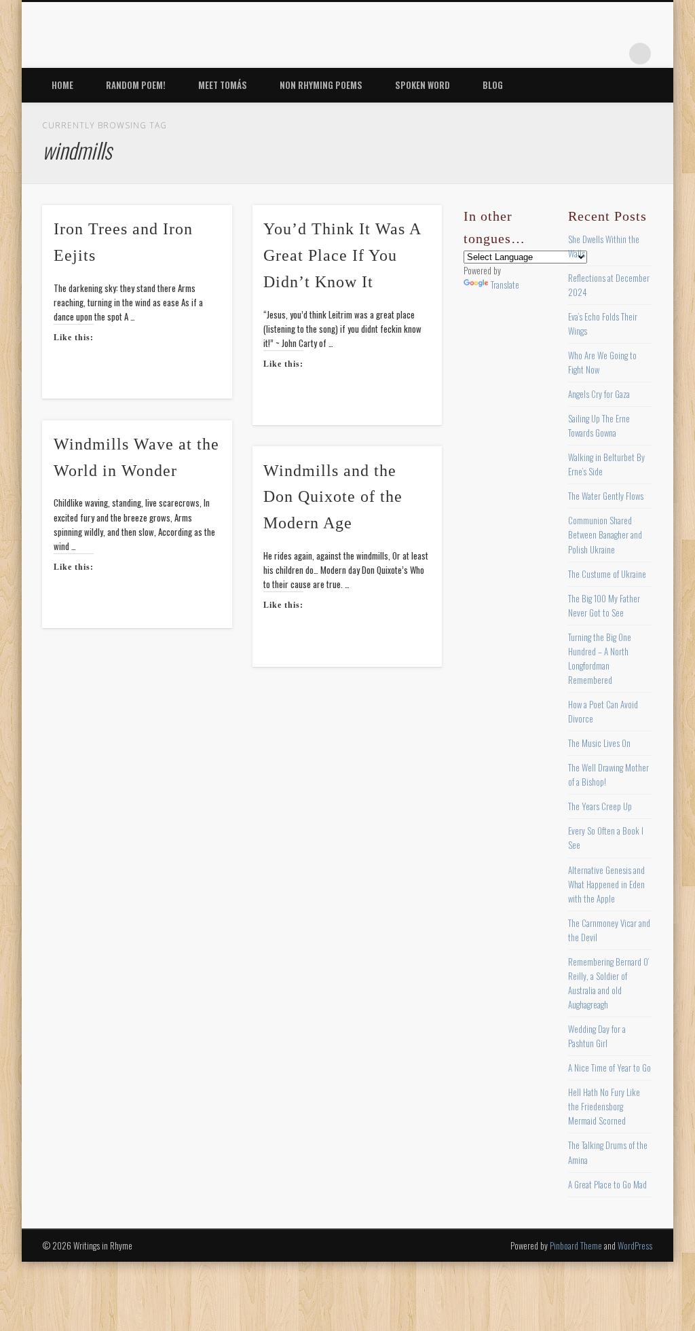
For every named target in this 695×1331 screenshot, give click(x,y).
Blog (493, 85)
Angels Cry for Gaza (599, 394)
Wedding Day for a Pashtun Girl (597, 1036)
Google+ (612, 54)
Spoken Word (422, 85)
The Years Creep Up (600, 806)
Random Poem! (136, 85)
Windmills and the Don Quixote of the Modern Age (332, 497)
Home (62, 85)
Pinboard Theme (576, 1245)
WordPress (635, 1245)
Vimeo (584, 54)
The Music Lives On (599, 743)
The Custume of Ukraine (607, 574)
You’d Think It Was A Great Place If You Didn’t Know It (342, 255)
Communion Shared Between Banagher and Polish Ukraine (605, 534)
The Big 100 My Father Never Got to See (604, 605)
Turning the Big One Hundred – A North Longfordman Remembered (599, 658)
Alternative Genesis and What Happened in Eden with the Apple (606, 884)
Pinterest (556, 54)
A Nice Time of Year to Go (609, 1067)
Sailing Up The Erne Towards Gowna (599, 425)
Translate (505, 284)
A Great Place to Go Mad (607, 1184)
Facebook (501, 54)
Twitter (529, 54)
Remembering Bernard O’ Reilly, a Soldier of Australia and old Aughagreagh (608, 983)
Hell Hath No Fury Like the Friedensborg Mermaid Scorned (604, 1106)
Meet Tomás (222, 85)
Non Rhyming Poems (321, 85)
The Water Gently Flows (605, 496)
